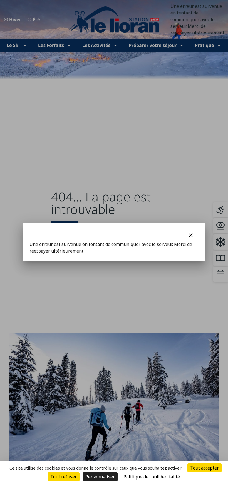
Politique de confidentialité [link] (151, 477)
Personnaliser (100, 477)
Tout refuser (63, 477)
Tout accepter (204, 468)
